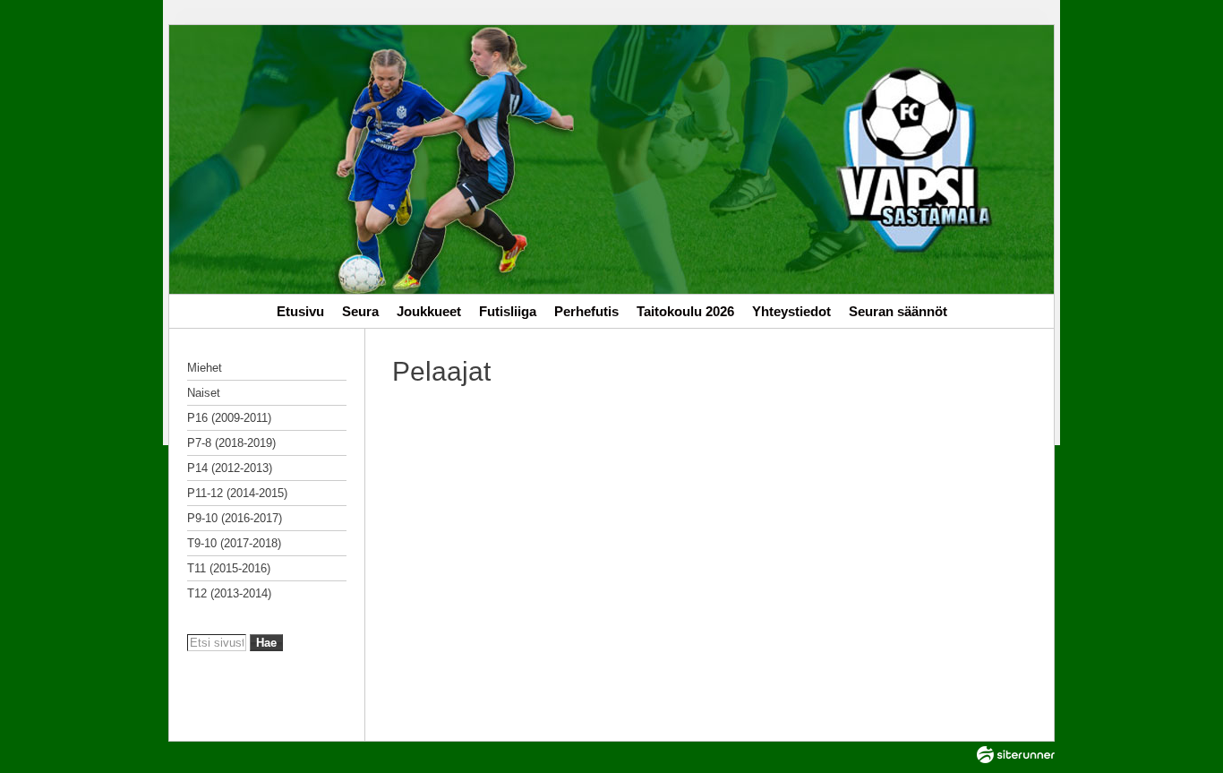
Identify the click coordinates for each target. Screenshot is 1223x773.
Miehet (204, 367)
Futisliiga (507, 311)
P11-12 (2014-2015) (237, 493)
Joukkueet (429, 311)
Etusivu (300, 311)
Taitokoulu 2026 (685, 311)
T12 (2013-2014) (229, 593)
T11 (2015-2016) (228, 568)
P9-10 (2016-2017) (234, 518)
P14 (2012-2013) (229, 468)
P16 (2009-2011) (229, 418)
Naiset (203, 392)
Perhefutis (586, 311)
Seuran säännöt (898, 311)
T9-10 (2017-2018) (234, 543)
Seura (360, 311)
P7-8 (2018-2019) (231, 443)
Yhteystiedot (791, 311)
